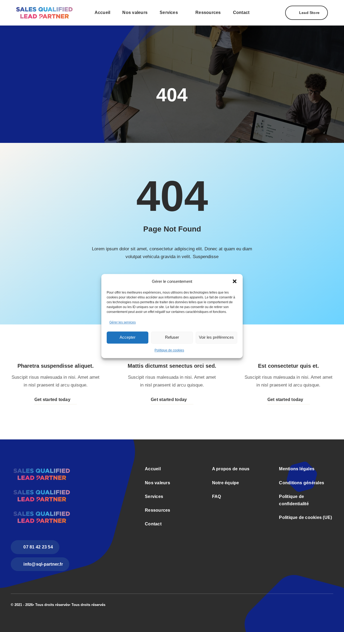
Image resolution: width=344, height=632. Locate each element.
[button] (234, 281)
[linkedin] (331, 604)
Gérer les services (122, 322)
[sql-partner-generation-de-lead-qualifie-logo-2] (44, 4)
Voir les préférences (216, 337)
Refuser (172, 337)
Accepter (127, 337)
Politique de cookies (169, 350)
